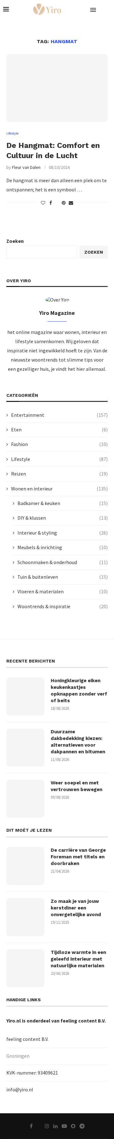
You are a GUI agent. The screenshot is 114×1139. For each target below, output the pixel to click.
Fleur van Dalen (26, 167)
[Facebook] (31, 1126)
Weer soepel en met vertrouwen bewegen (76, 786)
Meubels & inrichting (62, 547)
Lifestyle (59, 459)
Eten (59, 429)
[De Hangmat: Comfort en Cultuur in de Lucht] (57, 88)
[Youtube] (64, 1126)
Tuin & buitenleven (62, 577)
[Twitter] (39, 1126)
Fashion (59, 444)
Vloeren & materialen (62, 591)
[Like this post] (43, 203)
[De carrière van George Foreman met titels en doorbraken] (25, 866)
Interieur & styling (62, 533)
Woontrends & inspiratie (62, 606)
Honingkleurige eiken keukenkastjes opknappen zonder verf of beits (79, 690)
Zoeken (15, 241)
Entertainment (59, 415)
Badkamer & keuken (62, 503)
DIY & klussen (62, 518)
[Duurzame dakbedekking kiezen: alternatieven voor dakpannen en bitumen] (25, 748)
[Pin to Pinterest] (64, 203)
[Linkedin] (55, 1126)
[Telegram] (82, 1126)
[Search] (107, 9)
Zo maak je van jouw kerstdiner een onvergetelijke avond (76, 907)
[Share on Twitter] (57, 203)
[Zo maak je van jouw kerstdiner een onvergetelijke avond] (25, 917)
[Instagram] (47, 1126)
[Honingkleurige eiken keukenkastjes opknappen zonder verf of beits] (25, 696)
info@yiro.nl (19, 1089)
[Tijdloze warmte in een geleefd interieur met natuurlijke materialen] (25, 968)
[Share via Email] (71, 203)
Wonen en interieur (59, 488)
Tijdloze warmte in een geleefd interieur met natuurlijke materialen (78, 959)
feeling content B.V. (83, 1020)
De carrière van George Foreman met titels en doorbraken (78, 856)
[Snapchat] (73, 1126)
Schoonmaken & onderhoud (62, 562)
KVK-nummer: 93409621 (32, 1072)
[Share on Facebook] (50, 203)
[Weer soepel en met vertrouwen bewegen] (25, 799)
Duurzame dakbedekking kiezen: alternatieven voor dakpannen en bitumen (78, 742)
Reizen (59, 473)
